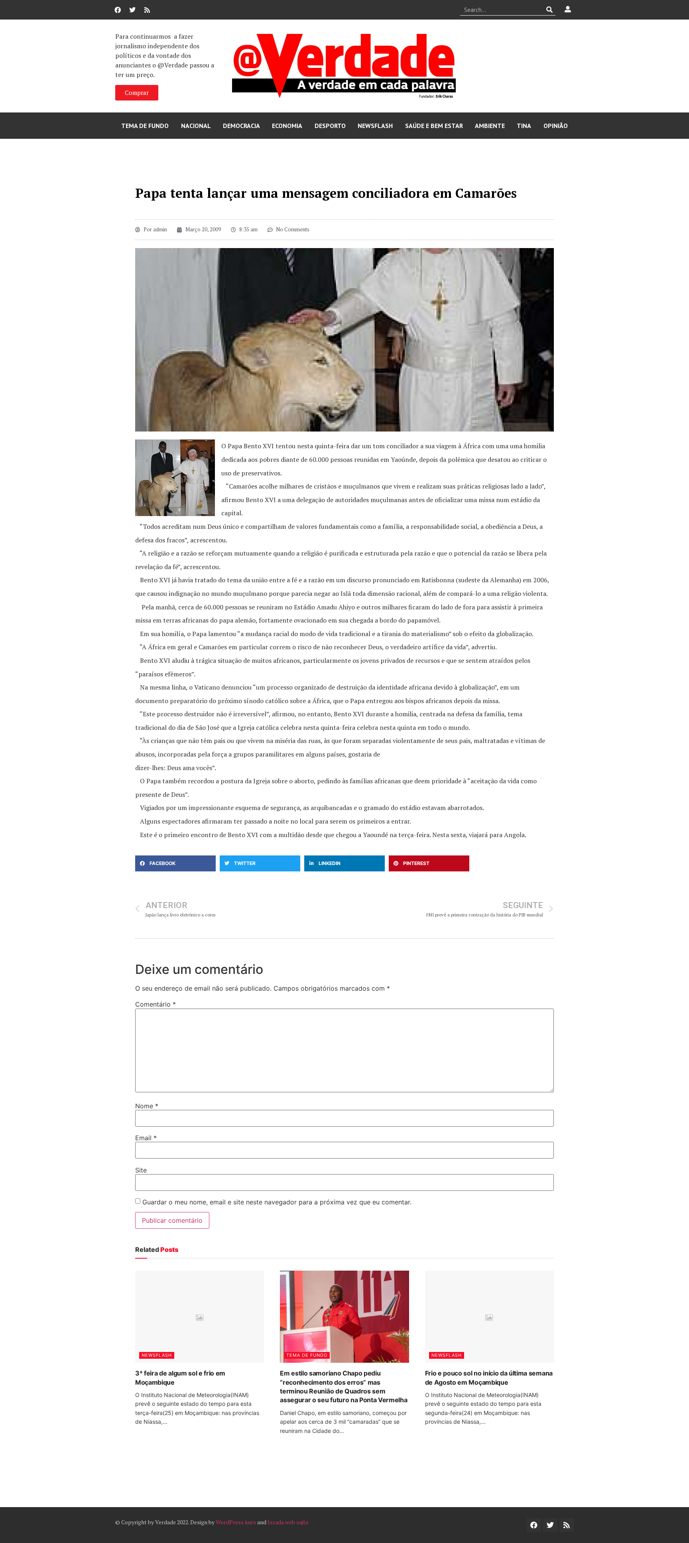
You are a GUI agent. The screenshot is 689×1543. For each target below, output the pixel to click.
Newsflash (375, 126)
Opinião (555, 126)
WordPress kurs (236, 1522)
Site (141, 1170)
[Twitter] (132, 10)
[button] (175, 863)
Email (146, 1138)
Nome (146, 1106)
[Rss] (147, 10)
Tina (524, 126)
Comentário (155, 1004)
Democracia (241, 126)
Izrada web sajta (288, 1522)
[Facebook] (117, 10)
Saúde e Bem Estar (434, 126)
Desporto (330, 126)
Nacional (196, 126)
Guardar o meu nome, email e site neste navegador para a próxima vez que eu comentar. (276, 1202)
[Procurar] (549, 9)
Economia (287, 126)
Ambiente (490, 126)
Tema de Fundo (145, 126)
